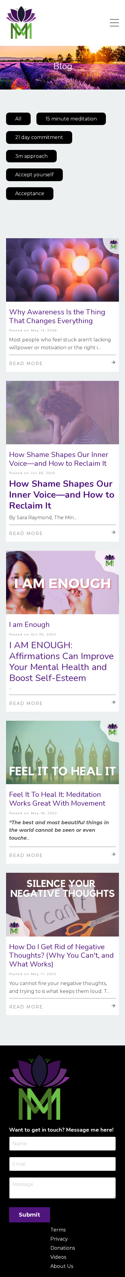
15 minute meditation (71, 119)
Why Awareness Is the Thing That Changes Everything (57, 316)
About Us (61, 1266)
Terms (58, 1230)
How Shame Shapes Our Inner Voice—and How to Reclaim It (58, 459)
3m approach (31, 156)
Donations (62, 1248)
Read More (26, 363)
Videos (58, 1257)
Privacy (59, 1239)
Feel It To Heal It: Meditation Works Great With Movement (57, 799)
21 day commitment (39, 137)
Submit (29, 1214)
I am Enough (29, 624)
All (18, 119)
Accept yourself (34, 175)
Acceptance (29, 193)
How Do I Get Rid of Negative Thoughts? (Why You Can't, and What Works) (61, 956)
